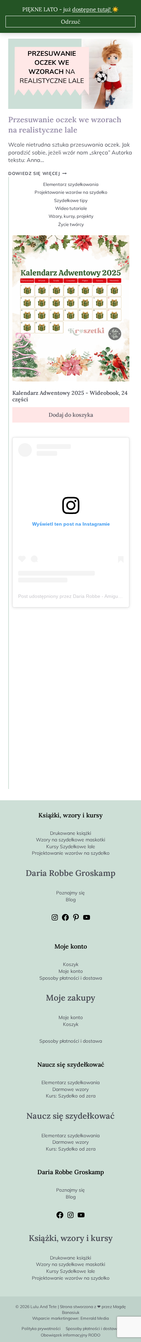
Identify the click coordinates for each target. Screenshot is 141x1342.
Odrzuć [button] (70, 21)
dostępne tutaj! (92, 9)
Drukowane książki (70, 833)
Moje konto (71, 971)
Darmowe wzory (70, 1089)
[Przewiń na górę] (135, 1325)
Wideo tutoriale (71, 208)
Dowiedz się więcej (37, 173)
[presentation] (70, 74)
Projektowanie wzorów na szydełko (71, 192)
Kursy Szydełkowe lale (70, 846)
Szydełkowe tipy (71, 200)
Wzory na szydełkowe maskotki (70, 840)
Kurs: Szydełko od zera (70, 1096)
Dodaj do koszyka (71, 414)
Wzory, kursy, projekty (71, 216)
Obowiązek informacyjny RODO (70, 1335)
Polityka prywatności (41, 1328)
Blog (71, 899)
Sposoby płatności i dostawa (70, 978)
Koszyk (70, 964)
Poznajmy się (70, 893)
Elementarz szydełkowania (71, 184)
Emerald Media (94, 1318)
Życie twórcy (71, 224)
